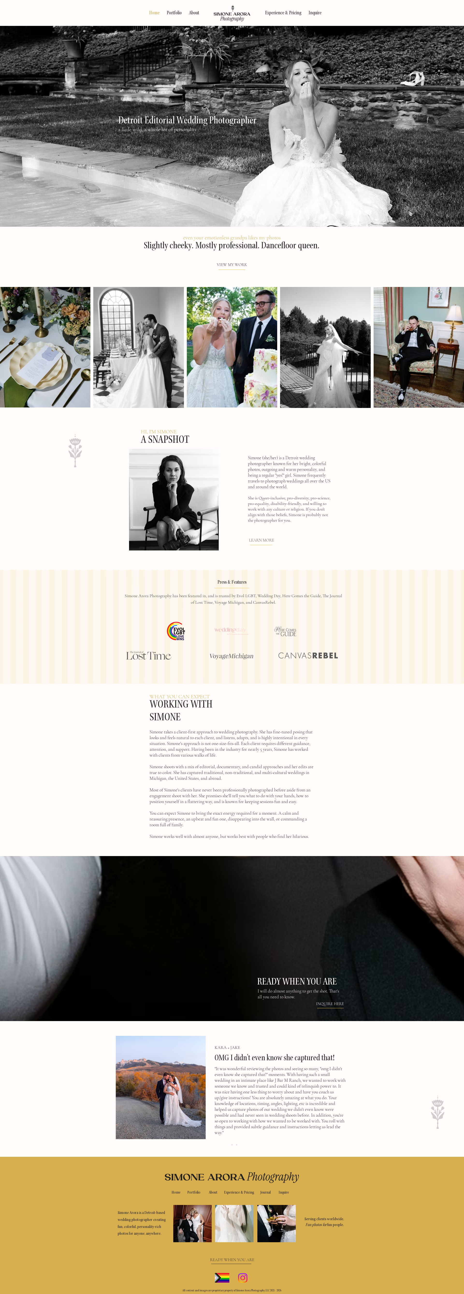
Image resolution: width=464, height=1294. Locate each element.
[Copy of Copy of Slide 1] (236, 1144)
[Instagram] (243, 1278)
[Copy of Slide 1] (232, 1144)
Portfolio (193, 1192)
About (213, 1192)
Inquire (284, 1192)
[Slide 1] (227, 1144)
